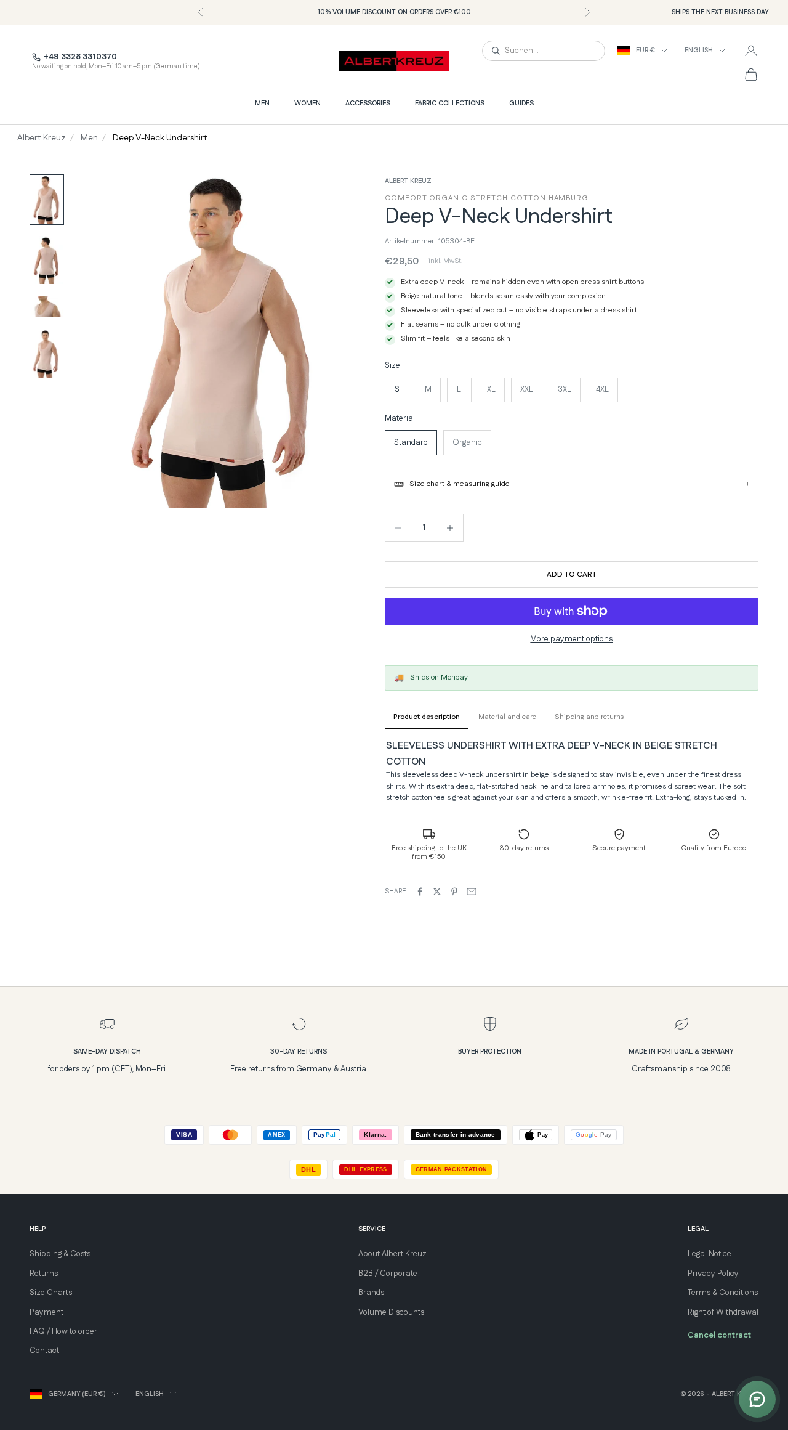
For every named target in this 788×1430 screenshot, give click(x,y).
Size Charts (51, 1292)
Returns (44, 1273)
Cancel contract (719, 1335)
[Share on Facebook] (420, 891)
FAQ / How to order (63, 1331)
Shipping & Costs (60, 1253)
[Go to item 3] (47, 307)
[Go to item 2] (47, 260)
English (699, 50)
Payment (46, 1312)
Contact (44, 1350)
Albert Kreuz (41, 138)
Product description (426, 717)
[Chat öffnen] (757, 1399)
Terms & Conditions (723, 1292)
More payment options (571, 638)
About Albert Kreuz (392, 1253)
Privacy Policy (713, 1273)
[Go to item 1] (47, 199)
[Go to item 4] (47, 353)
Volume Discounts (391, 1312)
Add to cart (572, 574)
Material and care (507, 717)
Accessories (367, 103)
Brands (371, 1292)
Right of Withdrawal (723, 1312)
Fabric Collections (449, 103)
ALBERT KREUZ (408, 181)
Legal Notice (709, 1253)
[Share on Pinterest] (454, 891)
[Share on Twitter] (437, 891)
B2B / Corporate (387, 1273)
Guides (521, 103)
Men (262, 103)
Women (307, 103)
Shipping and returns (589, 717)
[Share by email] (471, 891)
